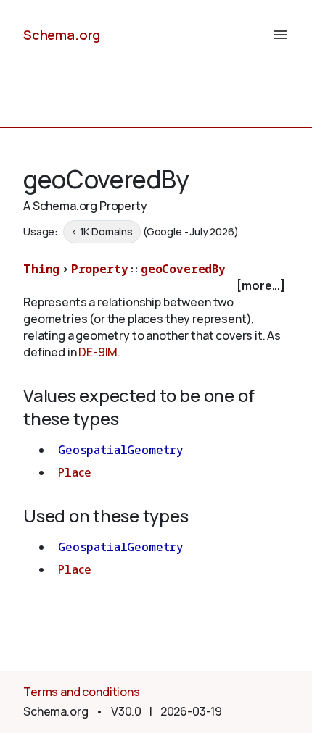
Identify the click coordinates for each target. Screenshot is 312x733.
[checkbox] (156, 285)
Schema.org (61, 34)
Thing (41, 269)
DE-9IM (98, 352)
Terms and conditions (81, 692)
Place (74, 472)
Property (99, 269)
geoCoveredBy (183, 269)
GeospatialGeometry (121, 450)
